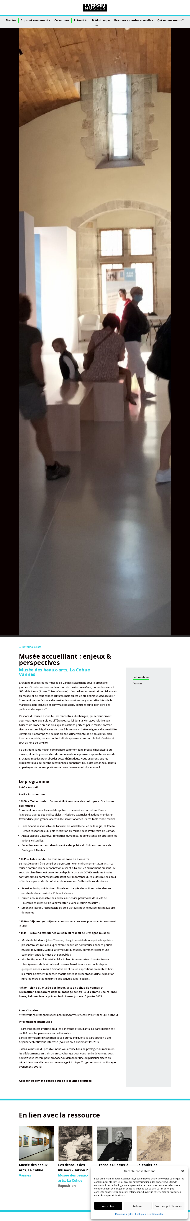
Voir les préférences (168, 1206)
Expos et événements (35, 20)
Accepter (108, 1206)
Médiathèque (101, 20)
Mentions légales (124, 1214)
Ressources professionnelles (133, 20)
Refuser (137, 1206)
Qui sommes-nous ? (170, 20)
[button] (182, 1171)
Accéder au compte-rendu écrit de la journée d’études (55, 1080)
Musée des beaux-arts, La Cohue (54, 670)
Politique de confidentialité (149, 1214)
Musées (11, 20)
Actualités (81, 20)
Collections (61, 20)
